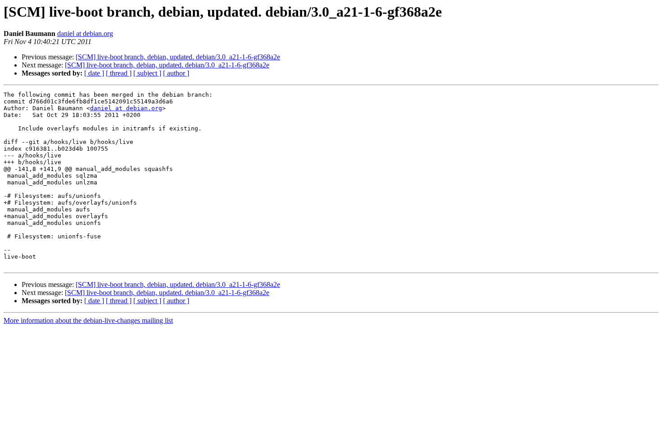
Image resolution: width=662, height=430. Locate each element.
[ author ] (176, 73)
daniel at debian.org (85, 33)
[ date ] (94, 73)
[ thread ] (118, 73)
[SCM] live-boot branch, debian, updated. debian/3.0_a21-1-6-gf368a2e (178, 57)
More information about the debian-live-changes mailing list (88, 320)
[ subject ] (147, 73)
